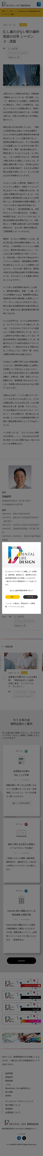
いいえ (30, 597)
